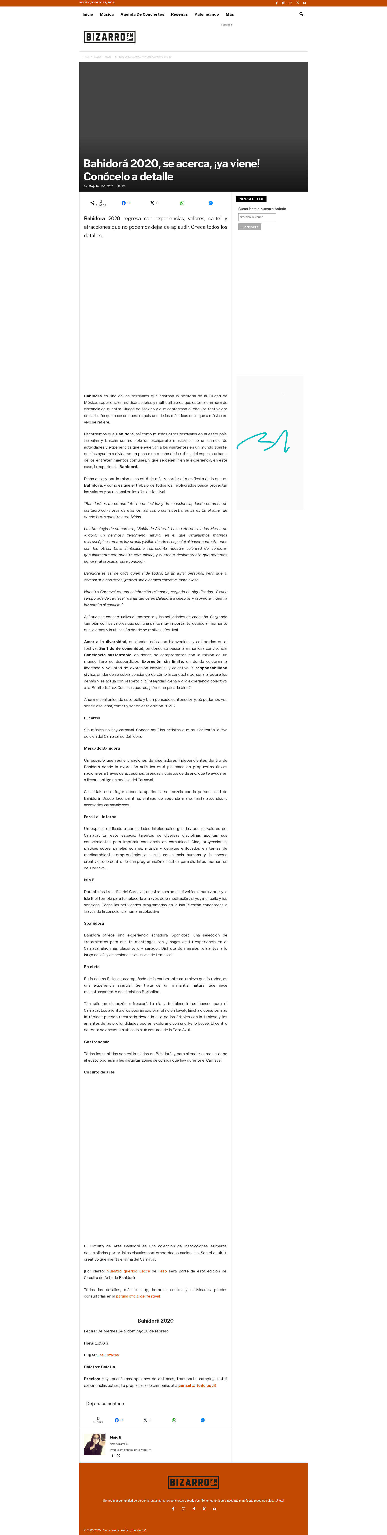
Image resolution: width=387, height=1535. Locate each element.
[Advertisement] (226, 37)
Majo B (93, 186)
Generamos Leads (115, 1530)
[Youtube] (304, 3)
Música (107, 14)
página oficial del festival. (138, 1296)
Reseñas (179, 14)
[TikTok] (290, 3)
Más (230, 14)
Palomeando (207, 14)
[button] (301, 14)
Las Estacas (108, 1355)
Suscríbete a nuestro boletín (262, 209)
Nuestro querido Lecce (129, 1271)
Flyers (108, 56)
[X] (297, 3)
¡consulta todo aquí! (196, 1385)
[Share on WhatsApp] (183, 203)
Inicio (88, 14)
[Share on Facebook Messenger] (212, 203)
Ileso (162, 1271)
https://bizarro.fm (119, 1444)
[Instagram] (283, 3)
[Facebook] (277, 3)
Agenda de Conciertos (142, 14)
